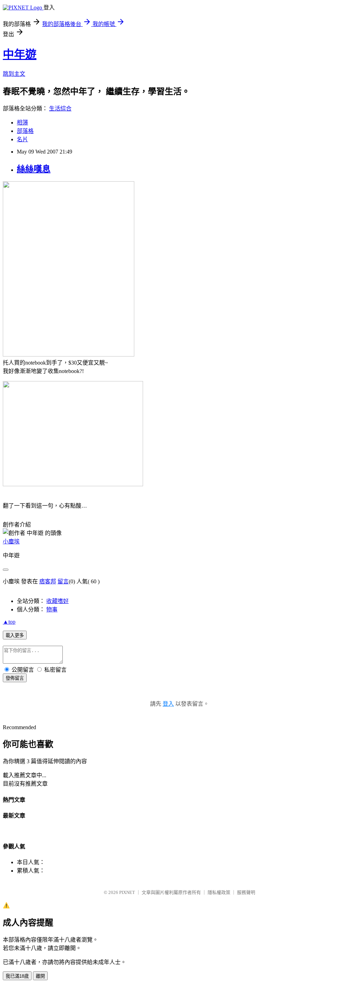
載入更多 (15, 635)
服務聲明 (246, 892)
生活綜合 (60, 108)
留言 (63, 581)
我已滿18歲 (17, 976)
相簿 (22, 123)
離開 (40, 976)
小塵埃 (11, 541)
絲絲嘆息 (33, 169)
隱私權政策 (219, 892)
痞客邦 (47, 581)
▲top (9, 622)
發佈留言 (15, 678)
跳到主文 (14, 74)
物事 (51, 609)
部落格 (25, 131)
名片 (22, 139)
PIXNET (127, 892)
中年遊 (19, 54)
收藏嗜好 (57, 601)
